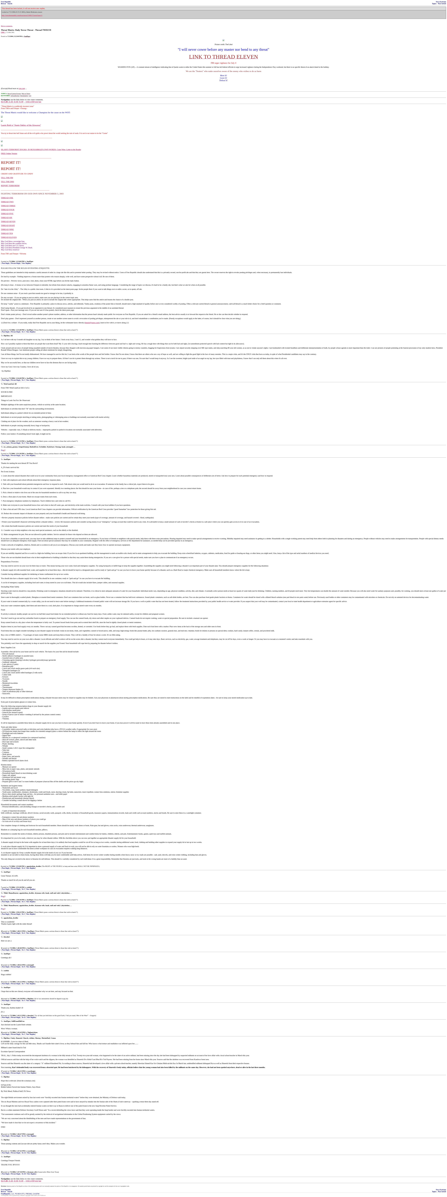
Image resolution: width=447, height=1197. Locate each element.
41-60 (16, 102)
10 (2, 931)
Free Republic (6, 2)
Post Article (442, 4)
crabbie (29, 887)
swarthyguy (31, 1071)
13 (2, 982)
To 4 (23, 868)
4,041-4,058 (30, 102)
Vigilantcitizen (32, 1032)
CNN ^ (3, 32)
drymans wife (32, 1172)
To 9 (23, 967)
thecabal (30, 1015)
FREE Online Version (9, 153)
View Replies (26, 263)
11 (1, 948)
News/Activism (441, 2)
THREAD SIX (6, 218)
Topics (434, 4)
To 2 (23, 1034)
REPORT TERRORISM (10, 186)
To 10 (24, 1174)
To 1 (23, 332)
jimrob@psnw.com (92, 323)
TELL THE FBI (7, 178)
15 (2, 1015)
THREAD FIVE (7, 214)
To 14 (24, 1073)
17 (2, 1071)
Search (9, 4)
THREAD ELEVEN (9, 237)
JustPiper (30, 261)
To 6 (23, 933)
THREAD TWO (7, 202)
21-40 (10, 102)
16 (2, 1032)
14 (2, 999)
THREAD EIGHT (8, 226)
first (2, 102)
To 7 (23, 984)
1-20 (6, 102)
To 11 (23, 1017)
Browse (3, 4)
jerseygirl (30, 965)
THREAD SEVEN (8, 222)
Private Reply (15, 263)
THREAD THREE (8, 206)
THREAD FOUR (7, 210)
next (36, 102)
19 (2, 1151)
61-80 (21, 102)
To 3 (23, 889)
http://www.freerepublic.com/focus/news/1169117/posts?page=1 (22, 15)
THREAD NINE (7, 229)
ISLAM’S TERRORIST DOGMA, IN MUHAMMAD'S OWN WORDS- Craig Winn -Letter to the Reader (41, 150)
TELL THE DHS (7, 182)
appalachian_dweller (34, 866)
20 (2, 1172)
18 (2, 1134)
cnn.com (22, 88)
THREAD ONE (7, 198)
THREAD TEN (7, 233)
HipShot (30, 999)
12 (2, 965)
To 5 (23, 902)
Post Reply (6, 263)
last (40, 102)
